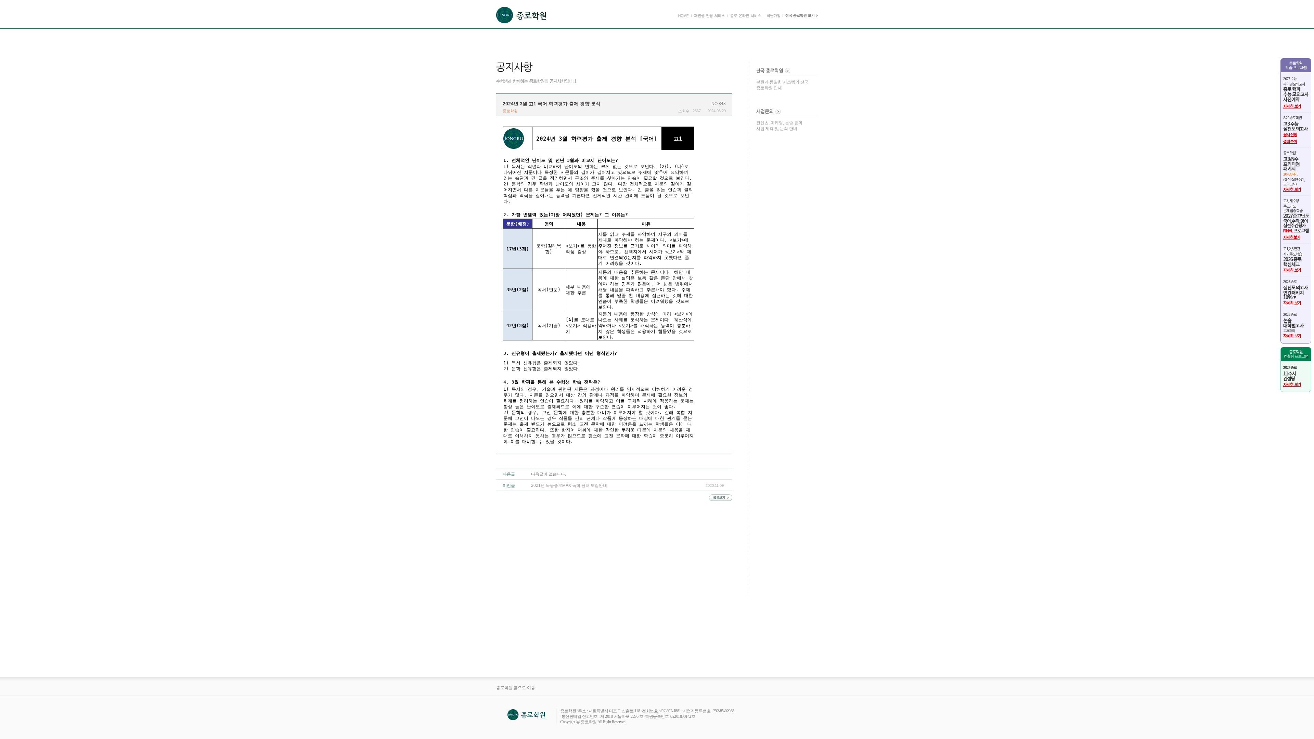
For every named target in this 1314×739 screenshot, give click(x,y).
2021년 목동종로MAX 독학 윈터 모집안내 (569, 485)
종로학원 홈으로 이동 (515, 687)
